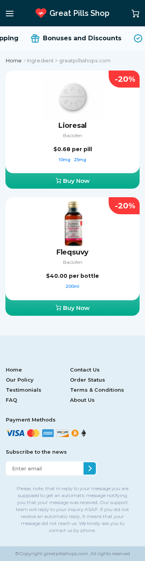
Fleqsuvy (72, 252)
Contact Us (85, 370)
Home (14, 60)
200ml (72, 286)
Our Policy (20, 380)
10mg (65, 159)
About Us (82, 400)
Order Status (87, 380)
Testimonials (23, 390)
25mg (80, 159)
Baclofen (72, 135)
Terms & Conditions (97, 390)
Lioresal (72, 125)
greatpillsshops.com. (66, 553)
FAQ (11, 400)
